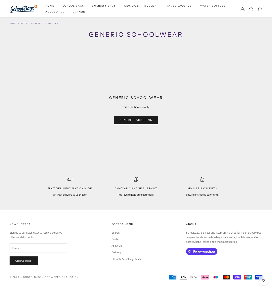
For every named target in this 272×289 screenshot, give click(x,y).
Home (50, 5)
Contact (116, 239)
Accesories (55, 11)
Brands (79, 11)
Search (116, 232)
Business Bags (104, 5)
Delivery (116, 252)
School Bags (73, 5)
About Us (117, 246)
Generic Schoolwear (44, 23)
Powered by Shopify (63, 277)
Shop (24, 23)
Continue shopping (136, 120)
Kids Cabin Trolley (140, 5)
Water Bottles (212, 5)
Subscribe (23, 261)
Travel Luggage (178, 5)
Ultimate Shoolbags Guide (127, 259)
